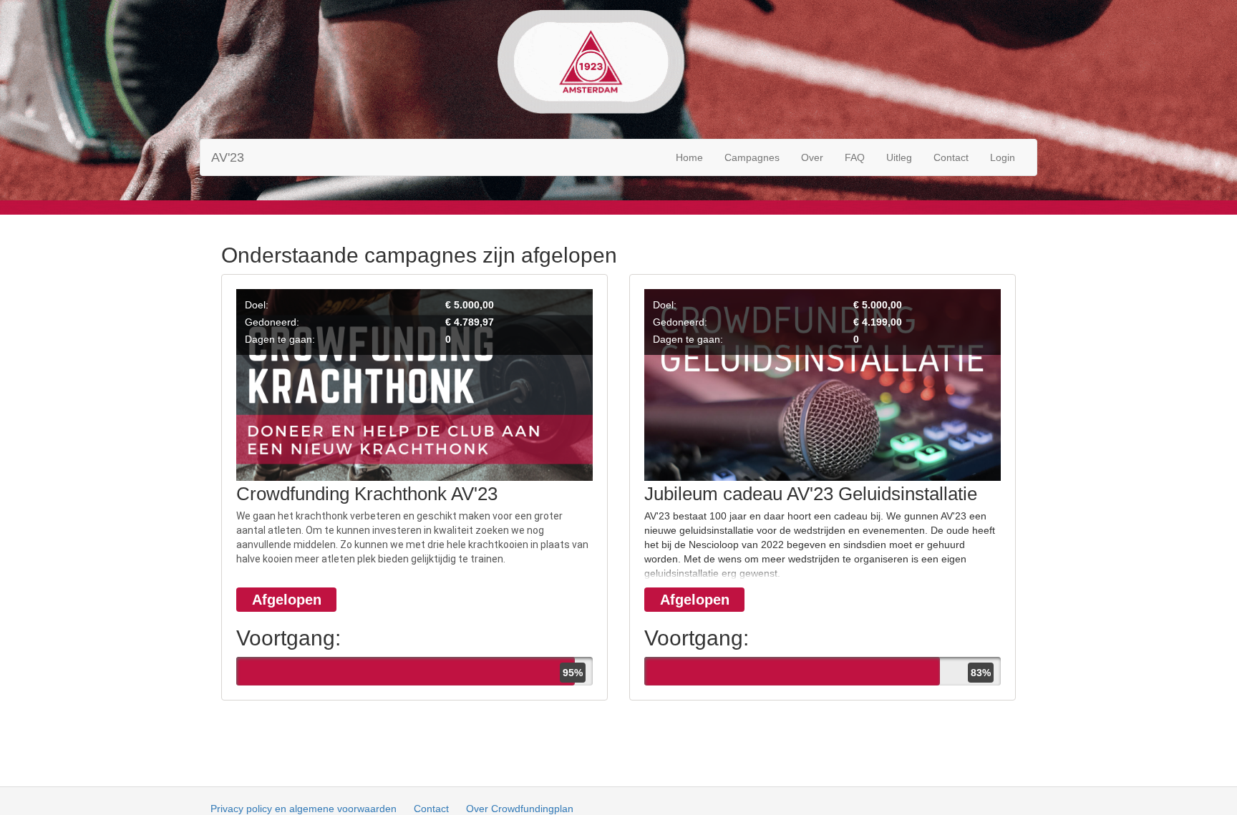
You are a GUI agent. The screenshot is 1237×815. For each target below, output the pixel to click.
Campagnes (752, 157)
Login (1002, 157)
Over (812, 157)
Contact (951, 157)
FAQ (855, 157)
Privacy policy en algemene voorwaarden (303, 808)
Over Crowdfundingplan (519, 808)
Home (689, 157)
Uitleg (899, 157)
